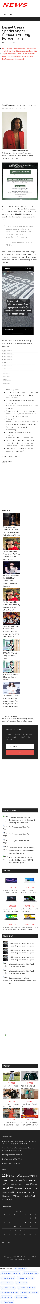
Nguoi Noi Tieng (8, 1278)
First (11, 1180)
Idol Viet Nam (7, 1283)
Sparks (28, 1192)
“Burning (13, 718)
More (19, 1188)
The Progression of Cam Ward (13, 59)
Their (9, 1196)
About (15, 1176)
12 (10, 1226)
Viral (33, 1196)
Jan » (8, 1242)
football (15, 1180)
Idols (20, 1184)
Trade (22, 1196)
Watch (5, 1199)
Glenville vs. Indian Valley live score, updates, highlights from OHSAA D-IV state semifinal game (22, 850)
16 (30, 1226)
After (20, 1175)
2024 (5, 1175)
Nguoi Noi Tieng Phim (10, 1292)
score (24, 1192)
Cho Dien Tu (20, 1268)
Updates (28, 1196)
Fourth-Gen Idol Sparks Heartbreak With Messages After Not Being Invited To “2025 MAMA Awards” (11, 631)
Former (20, 1180)
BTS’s (27, 1176)
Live (10, 1188)
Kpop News (13, 716)
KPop (32, 1184)
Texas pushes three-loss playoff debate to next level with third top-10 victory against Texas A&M (22, 820)
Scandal (19, 721)
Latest (35, 1184)
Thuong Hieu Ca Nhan (27, 1288)
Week (11, 1200)
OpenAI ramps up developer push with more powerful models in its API (22, 980)
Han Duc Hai (7, 1297)
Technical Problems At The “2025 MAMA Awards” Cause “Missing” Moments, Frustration (11, 580)
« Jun (3, 1242)
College (4, 1180)
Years (30, 721)
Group (7, 1184)
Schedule (17, 1192)
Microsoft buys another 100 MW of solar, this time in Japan (21, 965)
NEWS (20, 4)
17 (35, 1226)
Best (24, 1176)
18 (4, 1231)
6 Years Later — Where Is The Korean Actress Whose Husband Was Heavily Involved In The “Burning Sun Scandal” (11, 701)
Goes (3, 1184)
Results (10, 1192)
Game (32, 1180)
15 (25, 1226)
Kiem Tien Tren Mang (30, 1292)
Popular (35, 1188)
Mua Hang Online (30, 1273)
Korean (10, 721)
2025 (10, 1176)
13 (15, 1226)
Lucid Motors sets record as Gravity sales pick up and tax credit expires (21, 944)
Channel (33, 1176)
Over (29, 1188)
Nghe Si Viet (22, 1283)
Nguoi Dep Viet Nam (26, 1278)
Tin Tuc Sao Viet (8, 1288)
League (5, 1188)
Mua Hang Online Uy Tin (11, 1273)
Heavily (24, 718)
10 (35, 1222)
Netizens (24, 1188)
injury (23, 1184)
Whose (25, 721)
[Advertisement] (20, 83)
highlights (13, 1184)
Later (15, 721)
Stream (5, 1196)
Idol (17, 1184)
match (15, 1188)
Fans (8, 1180)
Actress (19, 718)
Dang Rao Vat (21, 1297)
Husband (30, 718)
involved (4, 721)
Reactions (4, 1192)
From (26, 1180)
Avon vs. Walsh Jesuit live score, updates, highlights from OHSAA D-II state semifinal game (22, 860)
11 (4, 1226)
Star (32, 1192)
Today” (19, 1196)
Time (13, 1196)
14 (20, 1226)
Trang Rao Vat (7, 1302)
